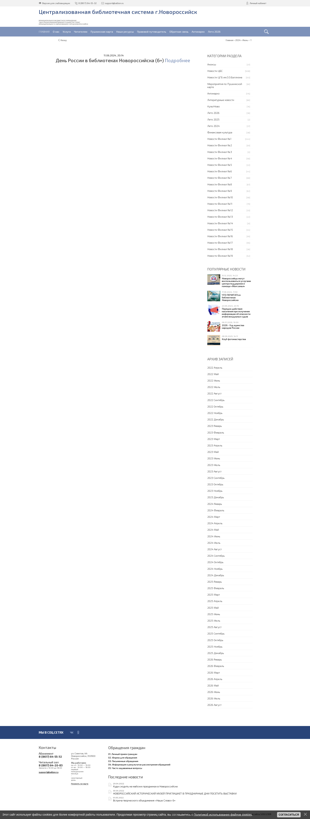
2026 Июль (213, 698)
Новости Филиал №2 (219, 145)
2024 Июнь (213, 536)
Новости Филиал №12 (220, 210)
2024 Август (214, 549)
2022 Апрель (214, 367)
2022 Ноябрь (214, 412)
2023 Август (214, 471)
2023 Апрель (214, 445)
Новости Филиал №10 (220, 197)
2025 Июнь (213, 614)
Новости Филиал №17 (220, 242)
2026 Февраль (215, 665)
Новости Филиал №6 (219, 171)
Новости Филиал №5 (219, 164)
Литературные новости (220, 99)
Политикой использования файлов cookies (223, 814)
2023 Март (213, 438)
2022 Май (213, 374)
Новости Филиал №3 (219, 151)
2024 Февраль (215, 510)
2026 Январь (214, 659)
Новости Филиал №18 (220, 249)
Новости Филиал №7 (219, 177)
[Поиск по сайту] (266, 31)
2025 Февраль (215, 588)
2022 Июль (213, 386)
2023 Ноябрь (214, 490)
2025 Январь (214, 581)
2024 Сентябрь (216, 555)
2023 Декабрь (215, 497)
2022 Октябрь (215, 406)
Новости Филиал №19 (220, 255)
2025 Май (213, 607)
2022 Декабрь (215, 419)
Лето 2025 (213, 119)
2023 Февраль (215, 432)
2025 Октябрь (215, 640)
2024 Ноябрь (215, 568)
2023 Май (213, 451)
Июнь (245, 40)
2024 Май (213, 529)
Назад (64, 40)
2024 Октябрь (215, 562)
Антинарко (213, 93)
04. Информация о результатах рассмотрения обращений (139, 764)
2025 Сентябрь (216, 633)
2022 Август (214, 393)
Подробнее (177, 60)
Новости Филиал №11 (219, 203)
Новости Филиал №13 (220, 216)
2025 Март (213, 594)
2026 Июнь (213, 691)
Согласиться (289, 814)
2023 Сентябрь (216, 477)
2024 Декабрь (215, 575)
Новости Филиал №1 (219, 138)
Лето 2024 (213, 125)
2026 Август (214, 704)
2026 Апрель (214, 678)
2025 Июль (213, 620)
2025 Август (214, 626)
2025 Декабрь (215, 652)
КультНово (213, 106)
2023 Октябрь (215, 484)
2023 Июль (213, 464)
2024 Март (213, 516)
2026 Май (213, 685)
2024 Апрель (214, 523)
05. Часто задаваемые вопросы (125, 768)
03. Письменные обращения (123, 761)
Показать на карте (79, 784)
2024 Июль (213, 542)
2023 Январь (214, 425)
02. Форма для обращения (122, 757)
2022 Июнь (213, 380)
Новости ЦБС (215, 70)
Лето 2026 (213, 112)
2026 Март (213, 672)
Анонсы (211, 64)
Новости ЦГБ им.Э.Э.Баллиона (224, 77)
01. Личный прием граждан (122, 753)
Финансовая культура (219, 132)
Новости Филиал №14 (220, 223)
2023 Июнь (213, 458)
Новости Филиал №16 (220, 236)
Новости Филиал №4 (219, 158)
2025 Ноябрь (214, 646)
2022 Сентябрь (216, 400)
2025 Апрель (214, 601)
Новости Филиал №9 (219, 190)
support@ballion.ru (48, 772)
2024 (238, 40)
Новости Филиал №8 (219, 184)
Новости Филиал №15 (220, 229)
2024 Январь (214, 503)
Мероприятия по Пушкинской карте (224, 85)
